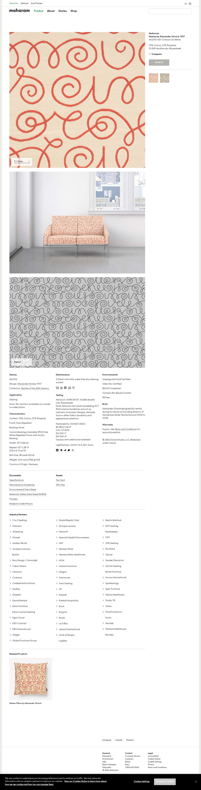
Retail (127, 762)
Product (38, 11)
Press (127, 765)
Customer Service (132, 756)
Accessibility (153, 756)
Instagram (106, 740)
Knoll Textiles (36, 3)
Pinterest (130, 740)
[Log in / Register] (185, 3)
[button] (38, 13)
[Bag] (190, 3)
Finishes (13, 499)
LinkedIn (118, 740)
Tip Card (60, 480)
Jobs (104, 762)
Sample (159, 62)
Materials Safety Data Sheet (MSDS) (27, 494)
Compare (157, 54)
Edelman (25, 3)
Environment (107, 759)
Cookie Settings (155, 762)
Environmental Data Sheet (22, 490)
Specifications (16, 480)
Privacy (151, 765)
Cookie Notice (154, 759)
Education (106, 756)
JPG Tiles (60, 485)
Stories (62, 11)
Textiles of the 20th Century (35, 388)
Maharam (13, 3)
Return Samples (109, 765)
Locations (129, 759)
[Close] (196, 781)
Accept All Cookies (165, 782)
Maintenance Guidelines (22, 485)
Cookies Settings (141, 782)
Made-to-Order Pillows (21, 504)
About (51, 11)
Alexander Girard (26, 384)
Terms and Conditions (126, 429)
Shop (74, 11)
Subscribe (106, 767)
